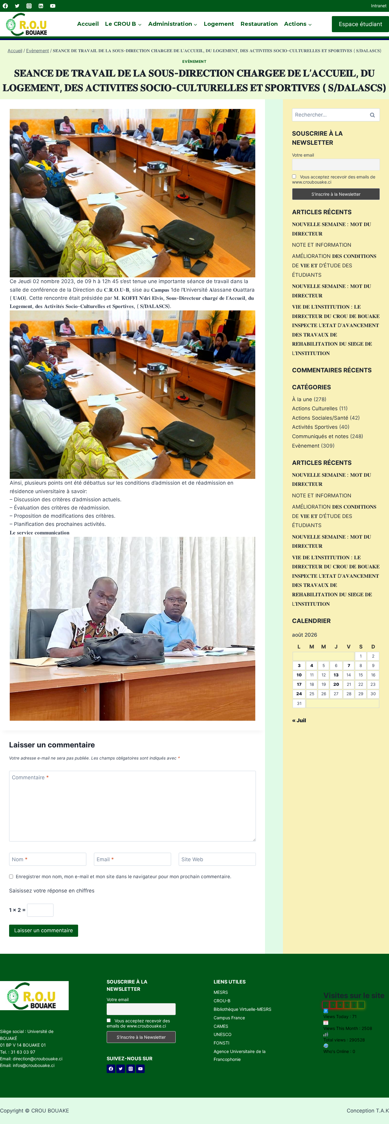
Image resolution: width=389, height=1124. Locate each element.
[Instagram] (29, 6)
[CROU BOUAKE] (29, 24)
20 (336, 684)
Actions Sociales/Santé (320, 418)
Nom (20, 859)
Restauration (259, 24)
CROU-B (222, 1000)
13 (336, 674)
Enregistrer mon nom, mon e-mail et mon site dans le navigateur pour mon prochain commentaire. (123, 876)
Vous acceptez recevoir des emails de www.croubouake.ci (333, 179)
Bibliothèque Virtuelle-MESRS (242, 1009)
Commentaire (30, 777)
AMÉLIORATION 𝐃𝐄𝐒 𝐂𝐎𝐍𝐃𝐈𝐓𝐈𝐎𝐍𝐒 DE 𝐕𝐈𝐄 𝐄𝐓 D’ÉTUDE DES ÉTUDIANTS (334, 265)
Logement (219, 24)
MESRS (221, 992)
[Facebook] (5, 6)
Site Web (192, 859)
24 (299, 693)
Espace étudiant (360, 24)
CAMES (221, 1026)
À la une (302, 399)
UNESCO (223, 1034)
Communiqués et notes (320, 436)
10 (299, 674)
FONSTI (221, 1042)
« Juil (299, 720)
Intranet (379, 5)
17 (299, 684)
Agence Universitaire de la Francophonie (240, 1055)
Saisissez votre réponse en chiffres (52, 891)
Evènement (194, 61)
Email (105, 859)
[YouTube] (52, 6)
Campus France (229, 1017)
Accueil (88, 24)
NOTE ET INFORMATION (321, 245)
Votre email (303, 154)
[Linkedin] (41, 6)
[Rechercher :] (336, 115)
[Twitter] (17, 6)
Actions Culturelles (315, 408)
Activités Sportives (315, 427)
